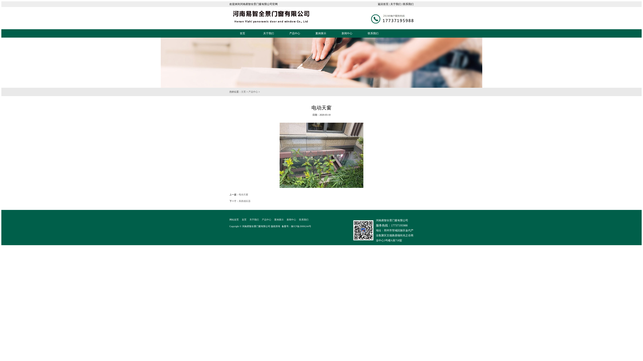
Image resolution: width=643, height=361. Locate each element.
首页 (242, 33)
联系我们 (408, 4)
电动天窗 (243, 194)
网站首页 (234, 219)
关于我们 (395, 4)
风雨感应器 (245, 201)
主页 (243, 92)
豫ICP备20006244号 (301, 226)
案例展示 (320, 33)
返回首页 (383, 4)
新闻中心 (347, 33)
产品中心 (294, 33)
